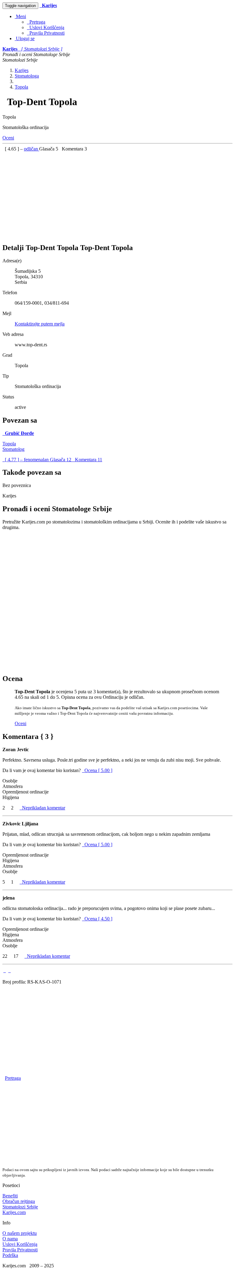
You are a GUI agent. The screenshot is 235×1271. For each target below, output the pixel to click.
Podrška (10, 1255)
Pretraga (36, 22)
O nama (10, 1238)
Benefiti (10, 1195)
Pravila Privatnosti (46, 33)
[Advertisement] (117, 195)
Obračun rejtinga (18, 1201)
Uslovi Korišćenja (45, 27)
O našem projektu (19, 1233)
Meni (20, 16)
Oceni (8, 137)
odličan (31, 148)
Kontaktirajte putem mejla (40, 323)
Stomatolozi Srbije (20, 1206)
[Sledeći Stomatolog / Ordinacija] (9, 970)
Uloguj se (25, 38)
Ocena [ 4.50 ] (98, 918)
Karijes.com (14, 1212)
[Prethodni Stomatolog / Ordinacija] (4, 970)
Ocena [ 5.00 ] (98, 770)
